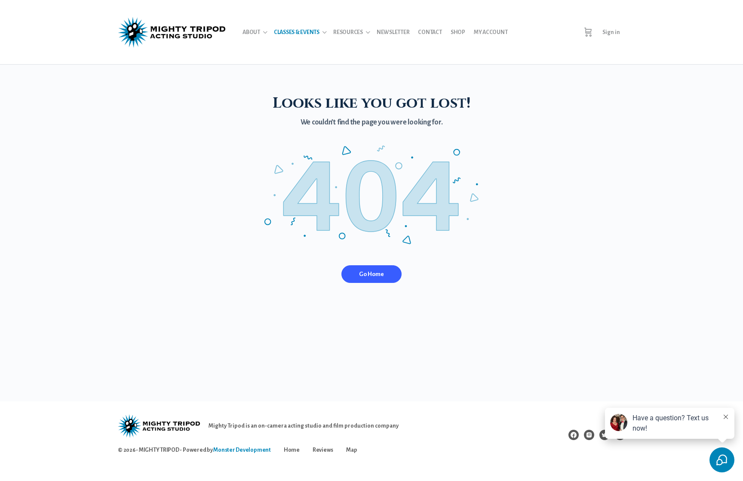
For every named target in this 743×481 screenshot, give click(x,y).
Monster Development (241, 450)
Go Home (371, 274)
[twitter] (604, 435)
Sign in (611, 32)
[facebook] (573, 435)
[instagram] (589, 435)
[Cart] (588, 32)
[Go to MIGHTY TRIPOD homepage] (171, 31)
